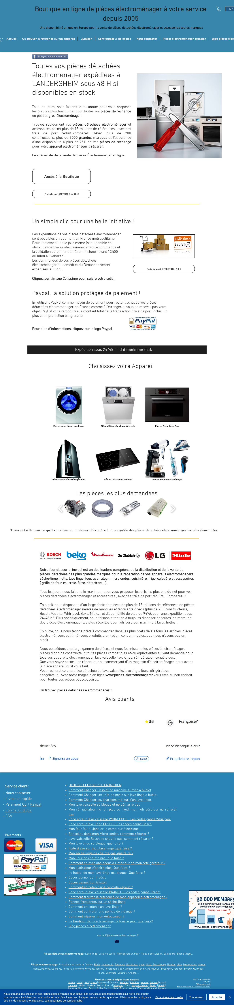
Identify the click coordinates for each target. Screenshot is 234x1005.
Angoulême (132, 968)
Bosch (161, 985)
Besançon (166, 968)
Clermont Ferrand (83, 968)
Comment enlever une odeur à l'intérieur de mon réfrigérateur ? (117, 863)
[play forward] (173, 508)
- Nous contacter (17, 793)
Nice (148, 964)
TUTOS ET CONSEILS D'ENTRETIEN (95, 785)
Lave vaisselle (107, 953)
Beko (91, 988)
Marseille (107, 964)
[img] (50, 555)
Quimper (198, 968)
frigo (152, 579)
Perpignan (111, 968)
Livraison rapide (18, 799)
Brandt (123, 988)
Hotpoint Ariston (140, 985)
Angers (132, 972)
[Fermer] (229, 997)
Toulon (99, 968)
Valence (178, 968)
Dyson (93, 982)
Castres (122, 972)
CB (24, 804)
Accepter (217, 997)
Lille (179, 964)
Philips (71, 982)
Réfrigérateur (125, 953)
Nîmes (201, 964)
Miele (116, 988)
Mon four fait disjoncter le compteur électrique (104, 829)
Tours (101, 972)
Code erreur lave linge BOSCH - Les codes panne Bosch (110, 824)
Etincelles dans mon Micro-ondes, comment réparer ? (109, 834)
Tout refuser (196, 997)
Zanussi (154, 982)
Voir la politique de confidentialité (63, 1000)
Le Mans (56, 968)
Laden (152, 988)
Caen (121, 968)
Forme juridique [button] (18, 810)
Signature (72, 988)
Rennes (45, 968)
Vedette (133, 988)
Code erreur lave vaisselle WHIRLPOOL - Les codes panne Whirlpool (120, 819)
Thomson (143, 988)
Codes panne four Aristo (87, 883)
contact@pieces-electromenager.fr (118, 935)
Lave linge (91, 953)
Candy (80, 982)
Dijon (143, 968)
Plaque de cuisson (151, 953)
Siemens (161, 988)
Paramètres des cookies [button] (169, 997)
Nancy (36, 968)
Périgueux (153, 968)
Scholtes (124, 982)
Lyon (142, 964)
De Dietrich (105, 988)
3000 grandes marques (88, 138)
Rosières (134, 982)
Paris (97, 964)
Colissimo (70, 279)
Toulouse (120, 964)
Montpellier (190, 964)
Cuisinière (170, 953)
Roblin (153, 985)
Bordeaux (132, 964)
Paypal (35, 804)
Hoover (145, 982)
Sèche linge (184, 953)
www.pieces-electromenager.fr (129, 675)
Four (137, 953)
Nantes (171, 964)
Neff (87, 982)
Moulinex (82, 988)
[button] (219, 9)
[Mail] (117, 941)
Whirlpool (118, 985)
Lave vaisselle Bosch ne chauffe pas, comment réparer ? (111, 839)
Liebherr (72, 985)
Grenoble (111, 972)
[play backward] (60, 508)
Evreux (188, 968)
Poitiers (67, 968)
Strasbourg (159, 964)
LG (97, 988)
